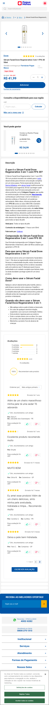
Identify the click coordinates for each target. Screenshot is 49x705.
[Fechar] (45, 674)
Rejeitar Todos (24, 694)
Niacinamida (37, 194)
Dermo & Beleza (11, 185)
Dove (6, 56)
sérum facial (25, 185)
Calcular (38, 106)
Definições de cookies (25, 687)
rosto (39, 178)
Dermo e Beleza (9, 17)
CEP (5, 102)
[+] (42, 77)
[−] (33, 77)
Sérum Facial (21, 17)
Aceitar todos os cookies (24, 701)
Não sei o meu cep (12, 112)
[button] (16, 153)
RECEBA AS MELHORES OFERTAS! (24, 597)
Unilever (20, 231)
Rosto (14, 17)
